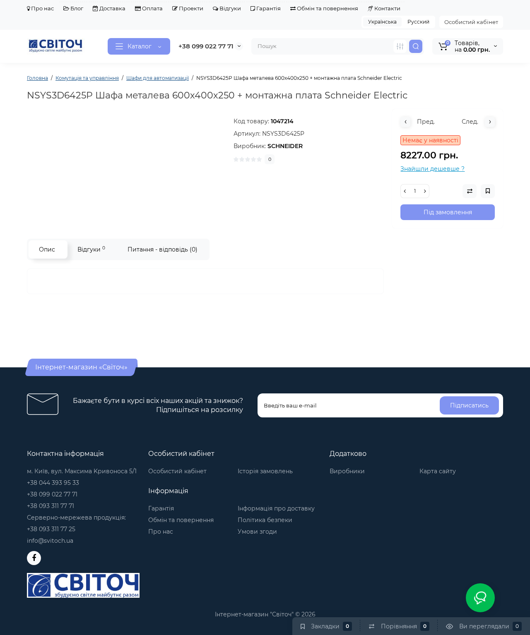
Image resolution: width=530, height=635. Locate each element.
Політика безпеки (265, 520)
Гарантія (268, 8)
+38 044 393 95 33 (53, 482)
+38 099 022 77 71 (206, 46)
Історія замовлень (265, 471)
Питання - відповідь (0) (163, 249)
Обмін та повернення (327, 8)
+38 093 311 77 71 (50, 506)
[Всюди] (400, 46)
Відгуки (229, 8)
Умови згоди (257, 531)
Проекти (190, 8)
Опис (47, 249)
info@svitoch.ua (50, 540)
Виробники (347, 471)
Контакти (386, 8)
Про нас (42, 8)
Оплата (152, 8)
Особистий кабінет (471, 22)
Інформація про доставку (276, 508)
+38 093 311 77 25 (51, 529)
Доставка (111, 8)
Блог (76, 8)
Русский (418, 22)
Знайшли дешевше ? (432, 169)
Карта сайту (437, 471)
